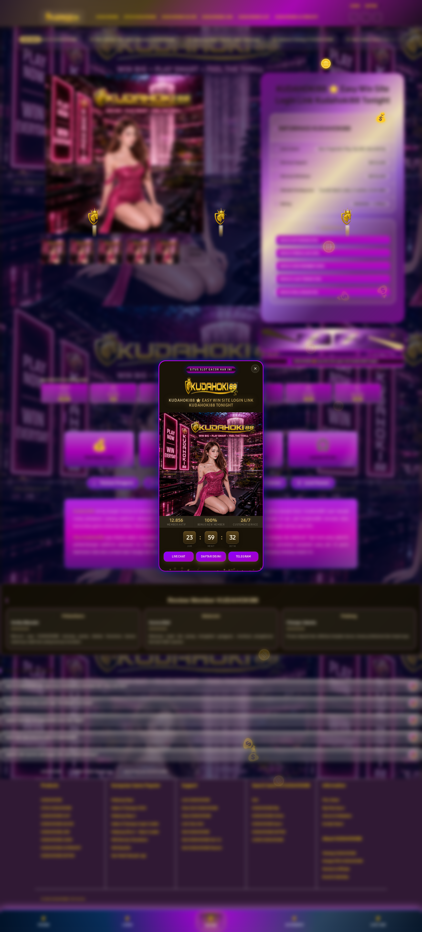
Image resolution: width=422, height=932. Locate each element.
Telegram (243, 556)
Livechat (178, 556)
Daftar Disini (211, 556)
